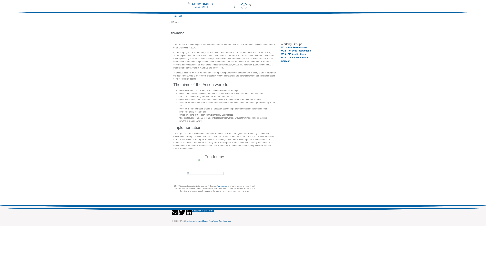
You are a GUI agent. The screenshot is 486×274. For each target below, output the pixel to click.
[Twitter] (182, 212)
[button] (249, 5)
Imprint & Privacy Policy (205, 221)
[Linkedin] (189, 212)
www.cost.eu (222, 186)
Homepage (177, 16)
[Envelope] (175, 212)
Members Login (191, 221)
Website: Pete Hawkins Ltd (222, 221)
